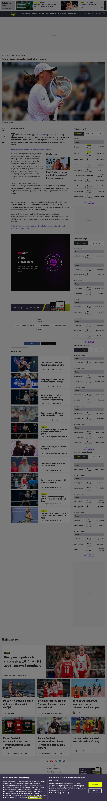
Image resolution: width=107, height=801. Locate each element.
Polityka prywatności (35, 797)
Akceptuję (95, 784)
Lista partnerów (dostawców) (59, 793)
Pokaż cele (95, 790)
